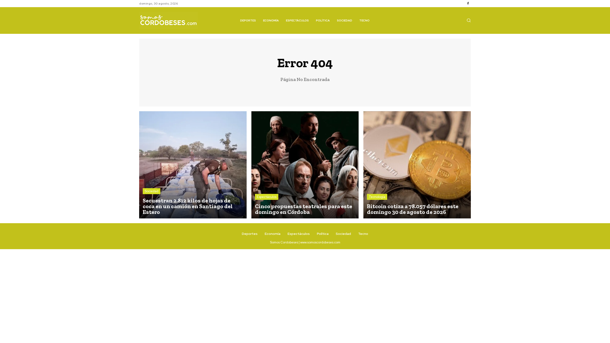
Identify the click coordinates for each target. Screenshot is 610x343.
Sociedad (151, 191)
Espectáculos (266, 197)
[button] (469, 20)
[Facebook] (468, 3)
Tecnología (377, 197)
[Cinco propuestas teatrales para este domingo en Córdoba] (305, 165)
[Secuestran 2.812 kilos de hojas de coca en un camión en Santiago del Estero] (193, 165)
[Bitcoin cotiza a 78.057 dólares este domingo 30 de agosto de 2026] (417, 165)
